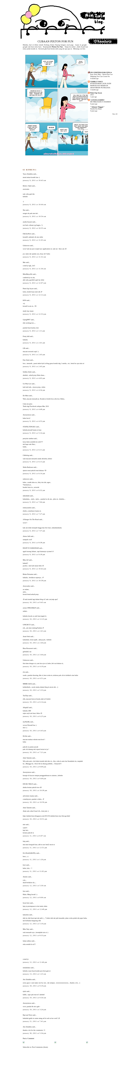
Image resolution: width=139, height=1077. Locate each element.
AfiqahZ (25, 707)
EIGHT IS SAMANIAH (31, 548)
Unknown (26, 245)
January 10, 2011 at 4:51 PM (34, 678)
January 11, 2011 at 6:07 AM (34, 836)
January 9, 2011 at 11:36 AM (34, 269)
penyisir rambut (28, 438)
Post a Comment (28, 1038)
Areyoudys (26, 586)
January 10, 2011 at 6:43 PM (34, 730)
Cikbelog (26, 455)
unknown (26, 479)
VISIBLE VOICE (96, 82)
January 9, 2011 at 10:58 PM (34, 580)
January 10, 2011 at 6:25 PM (34, 716)
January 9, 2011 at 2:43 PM (34, 354)
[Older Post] (87, 1042)
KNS (24, 300)
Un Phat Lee (27, 384)
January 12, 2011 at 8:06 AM (34, 897)
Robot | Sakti (27, 186)
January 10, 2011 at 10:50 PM (35, 802)
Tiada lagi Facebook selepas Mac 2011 (36, 406)
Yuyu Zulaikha (28, 174)
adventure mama (28, 796)
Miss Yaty (26, 929)
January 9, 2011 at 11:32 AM (34, 257)
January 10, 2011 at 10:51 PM (35, 819)
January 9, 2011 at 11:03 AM (34, 240)
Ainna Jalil (26, 536)
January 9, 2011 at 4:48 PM (34, 409)
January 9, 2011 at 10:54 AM (34, 216)
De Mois (26, 395)
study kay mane (28, 311)
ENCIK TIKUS (28, 784)
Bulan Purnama (28, 574)
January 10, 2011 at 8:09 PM (34, 767)
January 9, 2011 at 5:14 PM (34, 433)
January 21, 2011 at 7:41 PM (34, 1021)
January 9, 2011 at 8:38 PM (34, 542)
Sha (24, 210)
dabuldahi (26, 496)
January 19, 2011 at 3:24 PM (34, 1009)
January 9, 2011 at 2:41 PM (34, 343)
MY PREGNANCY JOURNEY (100, 102)
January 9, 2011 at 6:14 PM (34, 473)
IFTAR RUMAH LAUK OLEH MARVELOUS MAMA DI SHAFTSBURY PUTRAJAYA (100, 86)
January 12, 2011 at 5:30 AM (34, 885)
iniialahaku (26, 968)
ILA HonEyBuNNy (29, 853)
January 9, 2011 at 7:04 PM (34, 502)
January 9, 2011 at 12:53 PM (34, 314)
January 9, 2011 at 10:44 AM (34, 204)
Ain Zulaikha (27, 979)
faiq (24, 841)
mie (24, 824)
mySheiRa (26, 722)
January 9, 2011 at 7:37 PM (34, 531)
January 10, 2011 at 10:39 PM (35, 790)
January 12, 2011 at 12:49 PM (35, 909)
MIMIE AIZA (27, 684)
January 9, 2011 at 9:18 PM (34, 554)
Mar (24, 262)
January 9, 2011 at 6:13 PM (34, 462)
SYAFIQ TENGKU (29, 427)
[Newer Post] (24, 1042)
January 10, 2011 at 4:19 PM (34, 666)
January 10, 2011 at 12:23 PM (35, 619)
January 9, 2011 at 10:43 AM (34, 180)
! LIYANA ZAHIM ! (97, 100)
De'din (25, 736)
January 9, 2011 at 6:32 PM (34, 490)
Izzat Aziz (26, 903)
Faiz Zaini (26, 360)
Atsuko (25, 877)
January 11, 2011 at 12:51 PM (35, 847)
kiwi (24, 865)
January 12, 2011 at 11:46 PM (35, 962)
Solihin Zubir (27, 372)
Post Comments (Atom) (40, 1047)
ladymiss (26, 915)
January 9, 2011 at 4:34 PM (34, 390)
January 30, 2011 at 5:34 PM (34, 1033)
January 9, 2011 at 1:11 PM (34, 331)
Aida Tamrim (27, 758)
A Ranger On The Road (31, 519)
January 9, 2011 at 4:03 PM (34, 378)
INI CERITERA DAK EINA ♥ (101, 72)
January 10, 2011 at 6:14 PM (34, 702)
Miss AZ (25, 560)
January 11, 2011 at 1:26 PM (34, 859)
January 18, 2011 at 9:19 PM (34, 986)
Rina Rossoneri (28, 648)
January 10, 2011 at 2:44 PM (34, 643)
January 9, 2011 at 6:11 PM (34, 450)
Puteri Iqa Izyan (28, 288)
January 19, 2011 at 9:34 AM (34, 998)
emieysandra (27, 508)
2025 (92, 95)
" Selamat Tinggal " (97, 107)
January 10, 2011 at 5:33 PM (34, 690)
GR (24, 348)
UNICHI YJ (27, 625)
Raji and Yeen (27, 1015)
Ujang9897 (26, 320)
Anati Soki (26, 636)
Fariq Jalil (26, 336)
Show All (114, 114)
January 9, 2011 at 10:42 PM (34, 569)
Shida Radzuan (28, 467)
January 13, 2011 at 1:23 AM (34, 974)
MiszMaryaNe (27, 274)
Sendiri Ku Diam (96, 109)
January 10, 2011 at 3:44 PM (34, 655)
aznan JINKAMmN (29, 608)
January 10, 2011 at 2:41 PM (34, 631)
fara (24, 891)
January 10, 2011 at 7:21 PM (34, 752)
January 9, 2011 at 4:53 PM (34, 421)
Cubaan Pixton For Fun (55, 41)
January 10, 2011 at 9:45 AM (34, 602)
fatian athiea (27, 941)
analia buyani (27, 222)
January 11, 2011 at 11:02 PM (35, 871)
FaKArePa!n (27, 234)
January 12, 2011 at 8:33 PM (34, 935)
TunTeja (25, 695)
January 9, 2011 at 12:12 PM (34, 295)
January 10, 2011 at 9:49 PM (34, 778)
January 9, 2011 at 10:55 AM (34, 228)
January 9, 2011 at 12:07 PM (34, 283)
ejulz (24, 991)
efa (24, 672)
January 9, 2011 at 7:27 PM (34, 514)
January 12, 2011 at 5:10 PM (34, 924)
